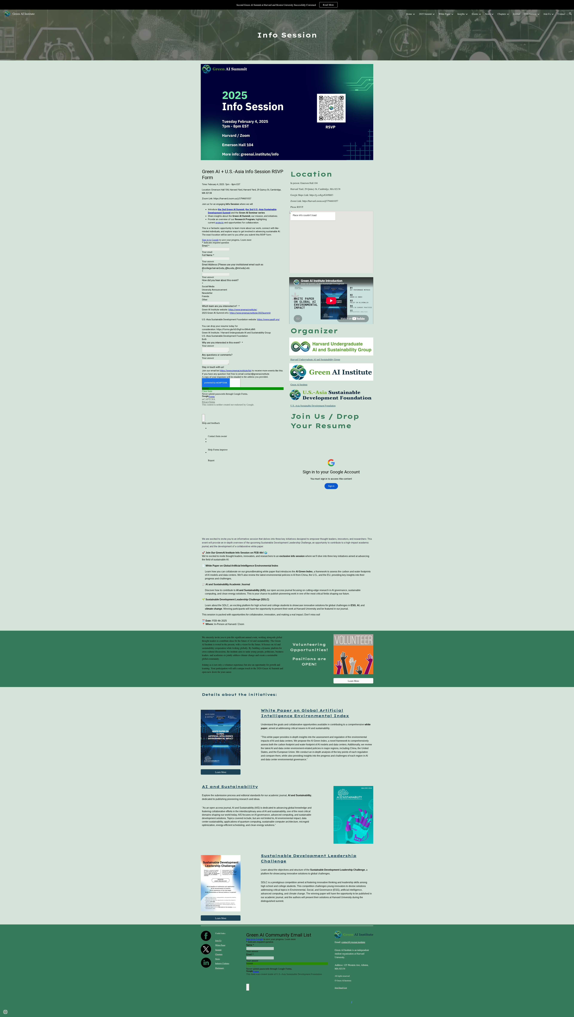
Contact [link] (561, 13)
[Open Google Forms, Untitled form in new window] (323, 935)
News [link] (488, 13)
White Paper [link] (444, 13)
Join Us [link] (547, 13)
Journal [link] (516, 13)
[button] (570, 13)
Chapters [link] (502, 13)
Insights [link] (461, 13)
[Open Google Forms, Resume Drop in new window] (367, 436)
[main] (287, 35)
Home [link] (409, 13)
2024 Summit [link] (530, 13)
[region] (287, 5)
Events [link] (475, 13)
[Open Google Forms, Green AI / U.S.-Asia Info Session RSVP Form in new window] (279, 171)
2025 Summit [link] (425, 13)
